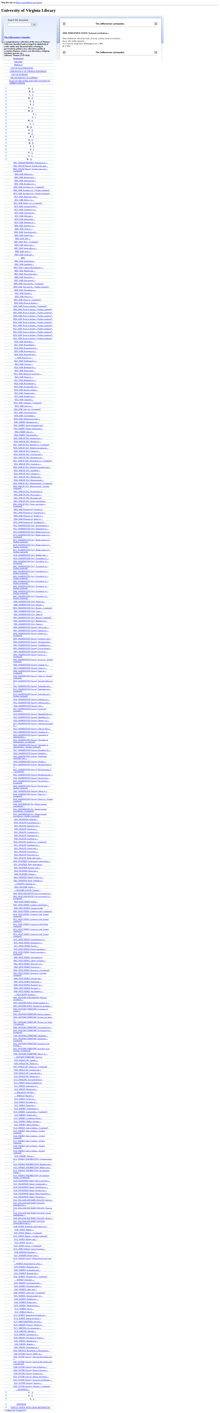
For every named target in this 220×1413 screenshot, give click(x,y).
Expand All (20, 1410)
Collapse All (10, 1410)
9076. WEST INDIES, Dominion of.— (28, 943)
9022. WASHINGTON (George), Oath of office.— (32, 729)
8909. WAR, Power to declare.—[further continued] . (33, 319)
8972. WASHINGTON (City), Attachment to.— (30, 529)
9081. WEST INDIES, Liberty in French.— (30, 960)
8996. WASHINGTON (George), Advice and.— (31, 627)
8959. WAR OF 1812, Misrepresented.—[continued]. (33, 483)
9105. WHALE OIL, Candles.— (26, 1060)
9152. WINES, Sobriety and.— (25, 1239)
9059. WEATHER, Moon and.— (26, 871)
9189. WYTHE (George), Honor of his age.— (30, 1370)
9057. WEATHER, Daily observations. (28, 864)
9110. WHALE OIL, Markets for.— (27, 1076)
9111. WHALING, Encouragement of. (28, 1079)
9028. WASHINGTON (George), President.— (31, 753)
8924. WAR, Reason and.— (24, 370)
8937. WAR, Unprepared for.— (26, 412)
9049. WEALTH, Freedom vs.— (26, 839)
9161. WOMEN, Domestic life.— (26, 1273)
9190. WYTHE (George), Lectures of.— (29, 1373)
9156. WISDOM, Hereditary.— (25, 1252)
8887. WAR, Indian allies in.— (25, 248)
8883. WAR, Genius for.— (24, 235)
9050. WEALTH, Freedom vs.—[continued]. (30, 842)
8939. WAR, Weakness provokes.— (27, 419)
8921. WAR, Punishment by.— (25, 361)
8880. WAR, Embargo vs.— (24, 226)
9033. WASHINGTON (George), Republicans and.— (33, 775)
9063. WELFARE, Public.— (24, 887)
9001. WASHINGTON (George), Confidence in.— (32, 645)
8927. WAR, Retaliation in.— (25, 380)
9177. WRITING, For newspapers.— (27, 1328)
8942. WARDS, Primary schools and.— (28, 428)
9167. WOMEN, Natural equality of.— (28, 1296)
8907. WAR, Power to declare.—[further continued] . (33, 313)
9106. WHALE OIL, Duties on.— (26, 1063)
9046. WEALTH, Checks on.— (25, 829)
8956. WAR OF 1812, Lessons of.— (27, 474)
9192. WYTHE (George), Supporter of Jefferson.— (32, 1380)
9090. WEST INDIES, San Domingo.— (28, 991)
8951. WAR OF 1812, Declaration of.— (28, 457)
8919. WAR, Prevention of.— (25, 351)
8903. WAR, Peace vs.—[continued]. (27, 300)
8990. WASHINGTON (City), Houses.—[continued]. (33, 608)
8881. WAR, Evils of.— (24, 229)
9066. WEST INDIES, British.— (26, 902)
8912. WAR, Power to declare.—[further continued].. (33, 329)
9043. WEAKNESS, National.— (26, 819)
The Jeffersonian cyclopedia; (17, 37)
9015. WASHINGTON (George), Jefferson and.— (32, 703)
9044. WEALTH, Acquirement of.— (27, 822)
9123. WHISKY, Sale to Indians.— (27, 1125)
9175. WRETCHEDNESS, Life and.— (28, 1322)
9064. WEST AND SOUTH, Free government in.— (32, 893)
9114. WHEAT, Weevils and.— (25, 1089)
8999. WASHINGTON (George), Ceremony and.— (32, 639)
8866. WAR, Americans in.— (25, 180)
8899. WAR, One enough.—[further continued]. (31, 287)
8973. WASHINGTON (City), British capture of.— (32, 532)
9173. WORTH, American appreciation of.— (30, 1315)
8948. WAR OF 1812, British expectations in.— (31, 448)
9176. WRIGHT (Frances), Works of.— (28, 1325)
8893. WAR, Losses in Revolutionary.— (28, 267)
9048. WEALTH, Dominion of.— (26, 835)
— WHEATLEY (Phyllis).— (24, 1092)
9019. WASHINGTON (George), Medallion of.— (31, 717)
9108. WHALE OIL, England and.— (27, 1070)
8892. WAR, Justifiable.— (24, 264)
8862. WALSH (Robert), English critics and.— (30, 166)
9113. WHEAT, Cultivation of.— (26, 1086)
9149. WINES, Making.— (24, 1230)
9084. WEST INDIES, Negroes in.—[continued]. (31, 970)
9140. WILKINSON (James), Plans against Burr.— (32, 1193)
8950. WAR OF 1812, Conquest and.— (28, 454)
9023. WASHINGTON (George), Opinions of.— (31, 732)
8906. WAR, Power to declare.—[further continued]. (32, 309)
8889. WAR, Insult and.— (24, 255)
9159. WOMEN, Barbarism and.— (27, 1267)
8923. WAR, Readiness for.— (25, 367)
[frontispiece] (18, 58)
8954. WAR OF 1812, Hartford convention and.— (32, 467)
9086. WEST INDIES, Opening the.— (28, 978)
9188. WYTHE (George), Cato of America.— (30, 1367)
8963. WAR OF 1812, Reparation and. (28, 498)
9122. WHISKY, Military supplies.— (27, 1121)
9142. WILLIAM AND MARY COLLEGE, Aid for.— (33, 1200)
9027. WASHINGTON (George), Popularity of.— (31, 750)
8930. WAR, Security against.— (26, 390)
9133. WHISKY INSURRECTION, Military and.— (32, 1167)
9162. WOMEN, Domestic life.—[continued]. (31, 1276)
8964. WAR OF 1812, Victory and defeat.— (30, 501)
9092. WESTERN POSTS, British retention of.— (31, 1003)
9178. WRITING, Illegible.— (25, 1331)
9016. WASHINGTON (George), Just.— (29, 706)
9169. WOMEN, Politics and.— (26, 1302)
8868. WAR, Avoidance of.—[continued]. (29, 187)
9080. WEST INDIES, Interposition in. (28, 957)
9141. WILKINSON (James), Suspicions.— (30, 1197)
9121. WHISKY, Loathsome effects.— (28, 1118)
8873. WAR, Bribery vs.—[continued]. (28, 203)
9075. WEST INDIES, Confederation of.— (30, 939)
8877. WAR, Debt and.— (24, 216)
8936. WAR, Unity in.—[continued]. (27, 409)
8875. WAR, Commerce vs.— (25, 209)
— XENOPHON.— (22, 1389)
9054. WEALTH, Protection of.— (26, 855)
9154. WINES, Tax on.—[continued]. (28, 1246)
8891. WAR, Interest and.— (24, 261)
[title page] (18, 62)
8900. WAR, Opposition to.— (25, 290)
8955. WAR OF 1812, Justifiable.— (27, 470)
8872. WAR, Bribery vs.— (24, 200)
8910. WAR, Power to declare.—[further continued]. (32, 322)
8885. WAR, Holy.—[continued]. (26, 242)
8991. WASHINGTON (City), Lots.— (28, 611)
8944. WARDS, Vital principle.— (26, 435)
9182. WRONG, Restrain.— (24, 1344)
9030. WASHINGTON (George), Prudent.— (30, 761)
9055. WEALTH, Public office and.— (28, 858)
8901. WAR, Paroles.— (23, 293)
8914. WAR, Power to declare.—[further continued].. (33, 335)
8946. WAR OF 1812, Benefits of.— (27, 441)
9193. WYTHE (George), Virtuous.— (28, 1383)
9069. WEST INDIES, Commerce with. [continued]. (32, 911)
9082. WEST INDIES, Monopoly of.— (28, 964)
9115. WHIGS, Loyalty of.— (25, 1099)
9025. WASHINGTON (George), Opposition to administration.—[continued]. (30, 741)
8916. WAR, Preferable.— (24, 342)
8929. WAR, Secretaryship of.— (26, 387)
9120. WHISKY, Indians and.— (26, 1115)
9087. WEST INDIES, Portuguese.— (27, 982)
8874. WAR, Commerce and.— (25, 206)
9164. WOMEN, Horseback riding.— (28, 1286)
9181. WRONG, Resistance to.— (26, 1341)
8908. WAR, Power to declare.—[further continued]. (32, 316)
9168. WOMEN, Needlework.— (26, 1299)
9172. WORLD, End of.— (24, 1312)
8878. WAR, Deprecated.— (24, 219)
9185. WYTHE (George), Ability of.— (28, 1354)
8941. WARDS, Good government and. (28, 425)
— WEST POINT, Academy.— (25, 994)
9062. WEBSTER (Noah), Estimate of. (28, 880)
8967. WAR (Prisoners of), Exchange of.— (30, 513)
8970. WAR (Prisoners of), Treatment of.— (30, 522)
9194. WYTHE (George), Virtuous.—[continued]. (32, 1386)
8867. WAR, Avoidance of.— (25, 184)
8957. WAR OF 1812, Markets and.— (28, 477)
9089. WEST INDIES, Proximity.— (27, 988)
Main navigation (35, 2)
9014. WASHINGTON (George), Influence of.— (31, 699)
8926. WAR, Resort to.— (24, 377)
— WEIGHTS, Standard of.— (25, 884)
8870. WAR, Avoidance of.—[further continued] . (31, 193)
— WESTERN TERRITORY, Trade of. (28, 1057)
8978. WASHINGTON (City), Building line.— (30, 555)
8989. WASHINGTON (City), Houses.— (29, 605)
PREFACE (18, 65)
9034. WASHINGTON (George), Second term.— (31, 778)
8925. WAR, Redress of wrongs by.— (28, 374)
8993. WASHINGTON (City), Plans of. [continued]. (32, 617)
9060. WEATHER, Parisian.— (25, 874)
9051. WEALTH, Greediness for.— (27, 845)
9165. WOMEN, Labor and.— (25, 1289)
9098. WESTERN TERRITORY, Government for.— (32, 1027)
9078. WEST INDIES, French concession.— (30, 949)
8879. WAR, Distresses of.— (24, 222)
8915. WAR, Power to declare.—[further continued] (32, 338)
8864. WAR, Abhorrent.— (24, 174)
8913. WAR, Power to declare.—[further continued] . (33, 332)
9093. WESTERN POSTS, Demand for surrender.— (32, 1006)
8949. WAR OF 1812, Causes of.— (27, 451)
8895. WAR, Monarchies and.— (26, 274)
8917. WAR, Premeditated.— (25, 345)
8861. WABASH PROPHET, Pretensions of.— (30, 163)
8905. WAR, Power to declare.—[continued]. (30, 306)
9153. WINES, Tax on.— (24, 1242)
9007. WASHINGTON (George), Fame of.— (30, 668)
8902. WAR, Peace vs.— (24, 296)
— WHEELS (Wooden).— (24, 1096)
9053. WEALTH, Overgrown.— (26, 851)
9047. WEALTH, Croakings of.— (26, 832)
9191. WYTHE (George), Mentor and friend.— (31, 1377)
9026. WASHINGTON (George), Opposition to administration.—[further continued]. (30, 746)
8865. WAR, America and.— (25, 177)
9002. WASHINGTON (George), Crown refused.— (32, 648)
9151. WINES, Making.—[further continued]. (30, 1236)
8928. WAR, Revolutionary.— (25, 383)
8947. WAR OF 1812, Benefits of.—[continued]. (31, 445)
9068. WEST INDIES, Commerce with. (28, 908)
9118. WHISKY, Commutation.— (26, 1108)
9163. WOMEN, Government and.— (27, 1283)
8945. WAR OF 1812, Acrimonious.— (28, 438)
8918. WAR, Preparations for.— (26, 348)
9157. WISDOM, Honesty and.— (26, 1255)
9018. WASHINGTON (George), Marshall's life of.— (33, 714)
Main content (22, 2)
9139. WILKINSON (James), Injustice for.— (30, 1190)
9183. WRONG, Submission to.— (26, 1347)
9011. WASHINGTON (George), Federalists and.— (32, 686)
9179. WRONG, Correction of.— (26, 1334)
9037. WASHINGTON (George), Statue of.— (30, 791)
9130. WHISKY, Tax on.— (24, 1156)
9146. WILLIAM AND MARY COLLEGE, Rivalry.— (33, 1218)
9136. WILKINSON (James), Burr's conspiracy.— (31, 1181)
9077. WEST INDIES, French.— (26, 946)
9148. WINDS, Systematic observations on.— (31, 1226)
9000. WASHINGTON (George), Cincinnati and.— (32, 642)
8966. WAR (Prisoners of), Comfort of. (28, 509)
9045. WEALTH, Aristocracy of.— (27, 826)
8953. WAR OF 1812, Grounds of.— (27, 464)
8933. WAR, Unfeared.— (24, 399)
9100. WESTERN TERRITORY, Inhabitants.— (30, 1036)
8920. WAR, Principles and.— (25, 354)
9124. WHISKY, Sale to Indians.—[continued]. (30, 1128)
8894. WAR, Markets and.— (24, 271)
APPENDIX (21, 1404)
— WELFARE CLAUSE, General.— (27, 890)
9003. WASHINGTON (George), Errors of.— (31, 651)
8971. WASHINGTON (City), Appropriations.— (31, 525)
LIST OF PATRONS (19, 75)
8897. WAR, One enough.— (24, 280)
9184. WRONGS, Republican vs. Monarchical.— (31, 1350)
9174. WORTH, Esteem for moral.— (27, 1318)
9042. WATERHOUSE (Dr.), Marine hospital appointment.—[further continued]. (30, 815)
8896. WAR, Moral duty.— (24, 277)
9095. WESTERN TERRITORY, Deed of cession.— (32, 1014)
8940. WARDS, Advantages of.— (26, 422)
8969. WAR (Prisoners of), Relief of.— (28, 519)
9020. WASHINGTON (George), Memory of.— (31, 720)
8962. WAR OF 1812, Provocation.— (28, 495)
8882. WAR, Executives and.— (25, 232)
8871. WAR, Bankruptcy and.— (26, 197)
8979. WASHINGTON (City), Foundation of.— (31, 558)
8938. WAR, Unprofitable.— (25, 416)
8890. (23, 258)
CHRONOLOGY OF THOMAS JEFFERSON (28, 71)
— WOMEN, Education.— (24, 1280)
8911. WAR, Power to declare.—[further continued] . (33, 325)
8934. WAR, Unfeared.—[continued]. (28, 403)
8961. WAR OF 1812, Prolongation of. (28, 491)
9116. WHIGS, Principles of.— (25, 1102)
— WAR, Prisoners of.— (24, 358)
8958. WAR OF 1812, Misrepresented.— (29, 480)
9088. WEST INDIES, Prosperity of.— (28, 985)
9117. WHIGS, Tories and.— (25, 1105)
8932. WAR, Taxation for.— (24, 396)
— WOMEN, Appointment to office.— (28, 1264)
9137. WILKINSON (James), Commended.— (30, 1184)
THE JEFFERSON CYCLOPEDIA (24, 78)
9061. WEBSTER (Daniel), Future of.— (28, 877)
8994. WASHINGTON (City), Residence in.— (30, 621)
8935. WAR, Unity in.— (24, 406)
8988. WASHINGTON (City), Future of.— (29, 601)
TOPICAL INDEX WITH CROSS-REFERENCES (30, 1408)
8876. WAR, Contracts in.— (24, 213)
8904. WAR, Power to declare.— (26, 303)
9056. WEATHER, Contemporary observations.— (32, 861)
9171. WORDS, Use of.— (24, 1309)
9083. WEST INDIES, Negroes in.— (27, 967)
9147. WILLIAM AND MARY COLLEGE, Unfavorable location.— (29, 1222)
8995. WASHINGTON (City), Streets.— (28, 624)
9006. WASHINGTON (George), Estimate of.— (31, 665)
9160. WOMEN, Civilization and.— (27, 1270)
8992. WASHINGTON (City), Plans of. (28, 614)
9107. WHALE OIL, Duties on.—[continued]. (30, 1067)
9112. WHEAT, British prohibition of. (28, 1083)
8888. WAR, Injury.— (23, 251)
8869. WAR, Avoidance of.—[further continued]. (31, 190)
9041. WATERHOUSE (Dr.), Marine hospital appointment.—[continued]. (30, 810)
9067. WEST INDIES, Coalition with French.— (31, 905)
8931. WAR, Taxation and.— (25, 393)
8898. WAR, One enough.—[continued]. (29, 284)
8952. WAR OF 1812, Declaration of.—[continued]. (32, 461)
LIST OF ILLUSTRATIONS (22, 68)
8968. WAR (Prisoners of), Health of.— (28, 516)
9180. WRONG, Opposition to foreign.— (29, 1338)
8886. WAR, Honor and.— (24, 245)
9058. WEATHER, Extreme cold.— (27, 868)
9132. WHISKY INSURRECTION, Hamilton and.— (32, 1164)
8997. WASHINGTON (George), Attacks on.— (30, 630)
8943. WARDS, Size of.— (24, 432)
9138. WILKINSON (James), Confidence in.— (30, 1187)
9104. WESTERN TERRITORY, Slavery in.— (30, 1054)
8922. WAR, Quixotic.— (24, 364)
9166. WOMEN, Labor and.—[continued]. (29, 1293)
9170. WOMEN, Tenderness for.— (27, 1305)
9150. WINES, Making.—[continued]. (28, 1233)
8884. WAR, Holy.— (23, 238)
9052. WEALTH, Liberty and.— (26, 848)
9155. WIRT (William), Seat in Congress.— (30, 1249)
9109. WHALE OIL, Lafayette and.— (28, 1073)
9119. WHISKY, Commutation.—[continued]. (30, 1112)
